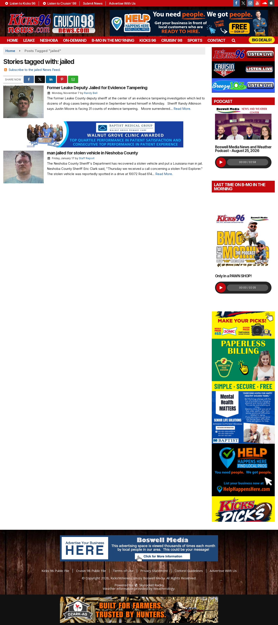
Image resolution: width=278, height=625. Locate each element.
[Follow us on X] (243, 3)
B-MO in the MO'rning (113, 40)
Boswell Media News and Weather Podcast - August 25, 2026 (243, 149)
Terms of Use (123, 570)
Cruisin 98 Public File (91, 570)
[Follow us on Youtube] (257, 3)
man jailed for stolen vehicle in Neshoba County (92, 152)
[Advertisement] (189, 23)
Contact (216, 40)
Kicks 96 (147, 40)
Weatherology (164, 588)
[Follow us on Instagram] (250, 3)
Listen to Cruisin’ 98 (61, 3)
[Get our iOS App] (271, 3)
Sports (194, 40)
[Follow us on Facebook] (236, 3)
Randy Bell (91, 93)
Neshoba (49, 40)
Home (12, 40)
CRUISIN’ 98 (171, 40)
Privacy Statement (154, 570)
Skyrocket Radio (150, 585)
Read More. (182, 109)
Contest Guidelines (189, 570)
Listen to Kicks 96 (22, 3)
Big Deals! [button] (261, 40)
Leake (29, 40)
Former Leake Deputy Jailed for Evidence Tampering (97, 87)
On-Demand (74, 40)
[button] (233, 40)
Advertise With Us (122, 3)
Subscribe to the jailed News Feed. (35, 70)
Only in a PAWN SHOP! (233, 276)
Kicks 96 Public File (55, 570)
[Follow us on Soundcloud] (264, 3)
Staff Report (86, 158)
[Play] (221, 162)
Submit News (93, 3)
